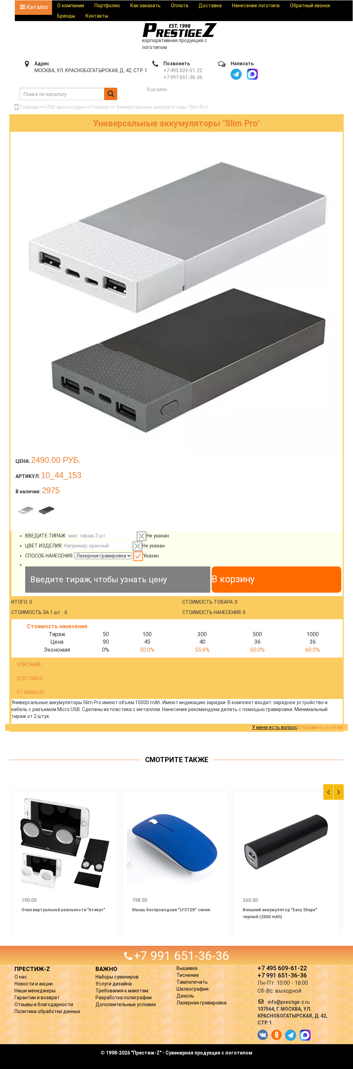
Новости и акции (33, 984)
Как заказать (145, 5)
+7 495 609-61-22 (182, 70)
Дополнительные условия (125, 1004)
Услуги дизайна (113, 984)
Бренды (66, 16)
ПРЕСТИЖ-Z (32, 968)
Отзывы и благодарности (43, 1004)
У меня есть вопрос (274, 727)
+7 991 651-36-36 (182, 77)
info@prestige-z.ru (289, 1002)
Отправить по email (320, 727)
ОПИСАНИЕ (29, 664)
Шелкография (192, 989)
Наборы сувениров (117, 977)
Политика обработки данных (47, 1011)
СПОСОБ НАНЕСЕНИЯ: (49, 555)
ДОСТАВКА (30, 678)
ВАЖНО (106, 968)
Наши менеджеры (35, 990)
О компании (70, 5)
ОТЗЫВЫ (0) (30, 692)
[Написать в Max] (252, 74)
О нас (20, 977)
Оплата (179, 5)
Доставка (210, 5)
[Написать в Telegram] (236, 74)
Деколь (185, 996)
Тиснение (187, 975)
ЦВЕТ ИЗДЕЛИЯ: (43, 545)
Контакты (96, 16)
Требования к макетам (121, 990)
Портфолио (107, 5)
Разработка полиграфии (123, 997)
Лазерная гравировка (201, 1002)
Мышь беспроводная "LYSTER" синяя (171, 909)
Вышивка (187, 968)
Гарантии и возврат (37, 997)
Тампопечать (192, 982)
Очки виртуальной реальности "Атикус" (63, 909)
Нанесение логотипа (256, 5)
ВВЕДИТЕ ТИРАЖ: (46, 535)
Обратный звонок (310, 5)
